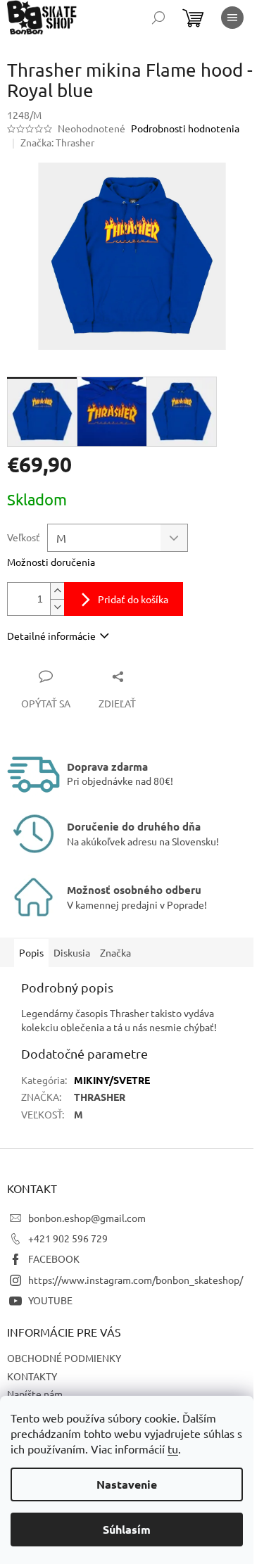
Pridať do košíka (133, 599)
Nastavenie (126, 1484)
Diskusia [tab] (72, 952)
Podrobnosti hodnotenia (185, 128)
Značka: (57, 142)
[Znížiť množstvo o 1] (57, 607)
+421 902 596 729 (68, 1238)
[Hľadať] (158, 18)
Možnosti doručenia (51, 561)
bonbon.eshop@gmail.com (87, 1217)
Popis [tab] (31, 952)
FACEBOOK (54, 1258)
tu (173, 1449)
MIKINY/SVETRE (112, 1079)
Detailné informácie (51, 635)
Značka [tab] (115, 952)
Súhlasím (127, 1529)
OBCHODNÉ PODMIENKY (64, 1357)
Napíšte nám (35, 1393)
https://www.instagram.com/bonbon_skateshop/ (135, 1279)
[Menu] (232, 18)
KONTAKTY (32, 1376)
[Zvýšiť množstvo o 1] (57, 591)
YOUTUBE (50, 1300)
